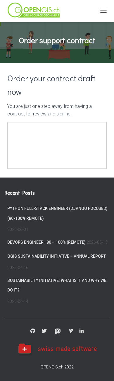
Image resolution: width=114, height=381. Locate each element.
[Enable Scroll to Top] (102, 369)
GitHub (32, 331)
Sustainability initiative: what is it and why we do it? (56, 285)
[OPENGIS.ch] (36, 11)
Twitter (44, 331)
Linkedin (82, 331)
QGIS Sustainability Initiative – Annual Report (56, 256)
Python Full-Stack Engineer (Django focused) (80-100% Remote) (57, 213)
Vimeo (71, 331)
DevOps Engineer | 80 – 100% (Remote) (46, 242)
